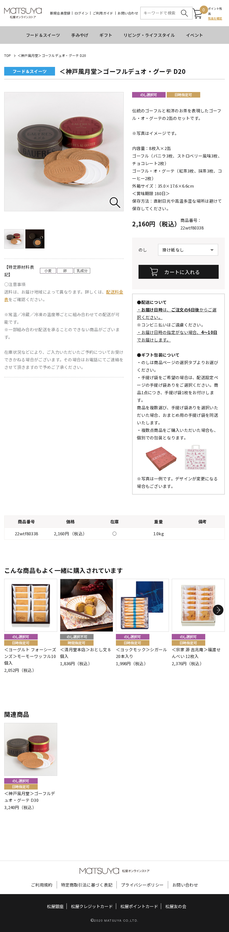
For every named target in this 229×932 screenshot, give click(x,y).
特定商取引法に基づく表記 (87, 885)
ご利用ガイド (103, 13)
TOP (7, 55)
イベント (194, 35)
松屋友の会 (175, 906)
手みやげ (79, 35)
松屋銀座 (55, 906)
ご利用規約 (42, 885)
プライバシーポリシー (142, 885)
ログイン (81, 13)
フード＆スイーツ (43, 35)
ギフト (105, 35)
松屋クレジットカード (92, 906)
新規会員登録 (60, 13)
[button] (218, 610)
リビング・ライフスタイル (149, 35)
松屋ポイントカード (139, 906)
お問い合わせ (128, 13)
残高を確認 (215, 18)
